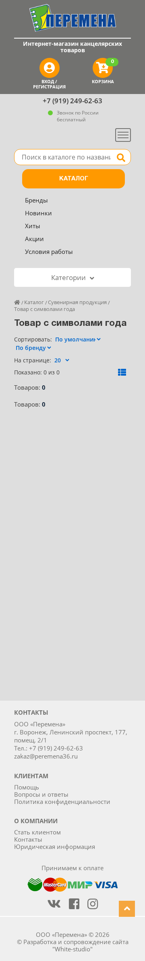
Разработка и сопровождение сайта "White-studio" (75, 945)
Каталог (73, 179)
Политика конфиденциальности (62, 801)
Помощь (26, 787)
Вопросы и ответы (41, 794)
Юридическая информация (54, 846)
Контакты (28, 839)
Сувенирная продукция (77, 302)
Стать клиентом (37, 832)
